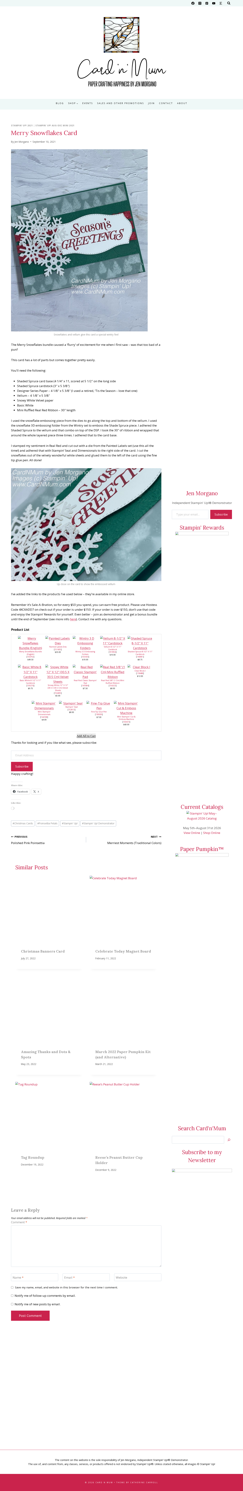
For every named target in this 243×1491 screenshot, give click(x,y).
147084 (85, 685)
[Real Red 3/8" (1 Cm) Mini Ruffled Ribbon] (112, 672)
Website (121, 1277)
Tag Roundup (32, 1157)
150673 (126, 722)
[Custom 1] (221, 3)
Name (18, 1277)
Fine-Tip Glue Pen (99, 711)
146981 (140, 656)
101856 (112, 652)
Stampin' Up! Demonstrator (98, 823)
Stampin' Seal (71, 707)
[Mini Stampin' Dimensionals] (44, 705)
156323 (112, 685)
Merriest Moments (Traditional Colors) (134, 840)
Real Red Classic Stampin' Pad (85, 681)
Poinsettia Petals (47, 823)
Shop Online (211, 833)
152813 (71, 709)
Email (69, 1277)
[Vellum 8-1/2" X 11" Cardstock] (112, 641)
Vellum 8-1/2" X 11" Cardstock (112, 648)
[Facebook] (193, 3)
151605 (58, 649)
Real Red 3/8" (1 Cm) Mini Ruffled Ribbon (112, 681)
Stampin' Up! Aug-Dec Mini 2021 (55, 125)
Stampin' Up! (70, 823)
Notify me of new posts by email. (37, 1304)
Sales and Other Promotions (120, 103)
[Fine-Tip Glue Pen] (98, 705)
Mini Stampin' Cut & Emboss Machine (126, 718)
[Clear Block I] (140, 667)
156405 (58, 693)
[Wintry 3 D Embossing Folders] (85, 643)
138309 (99, 714)
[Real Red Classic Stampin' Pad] (85, 672)
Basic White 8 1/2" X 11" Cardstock (30, 681)
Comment (19, 1222)
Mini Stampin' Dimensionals (44, 713)
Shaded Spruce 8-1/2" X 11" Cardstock (140, 652)
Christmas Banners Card (43, 951)
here (73, 619)
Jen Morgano (21, 141)
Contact (166, 103)
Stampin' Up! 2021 (22, 125)
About (182, 103)
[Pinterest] (207, 3)
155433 (85, 656)
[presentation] (49, 909)
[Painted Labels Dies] (57, 641)
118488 (140, 673)
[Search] (229, 1140)
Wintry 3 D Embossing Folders (85, 652)
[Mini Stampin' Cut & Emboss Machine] (126, 708)
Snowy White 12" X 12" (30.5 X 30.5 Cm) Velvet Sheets (58, 688)
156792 (30, 656)
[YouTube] (214, 3)
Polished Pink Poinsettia (28, 840)
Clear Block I (140, 671)
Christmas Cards (23, 823)
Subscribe (21, 766)
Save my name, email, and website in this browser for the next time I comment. (66, 1287)
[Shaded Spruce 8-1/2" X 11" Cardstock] (140, 643)
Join (151, 103)
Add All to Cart (86, 736)
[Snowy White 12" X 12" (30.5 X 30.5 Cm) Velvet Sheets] (57, 674)
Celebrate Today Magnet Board (123, 951)
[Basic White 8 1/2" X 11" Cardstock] (30, 672)
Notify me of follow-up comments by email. (45, 1296)
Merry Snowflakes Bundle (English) (30, 652)
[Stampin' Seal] (71, 703)
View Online (192, 833)
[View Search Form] (229, 3)
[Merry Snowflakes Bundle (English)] (30, 643)
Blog (60, 103)
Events (87, 103)
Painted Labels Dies (58, 647)
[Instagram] (200, 3)
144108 (44, 717)
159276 (30, 685)
